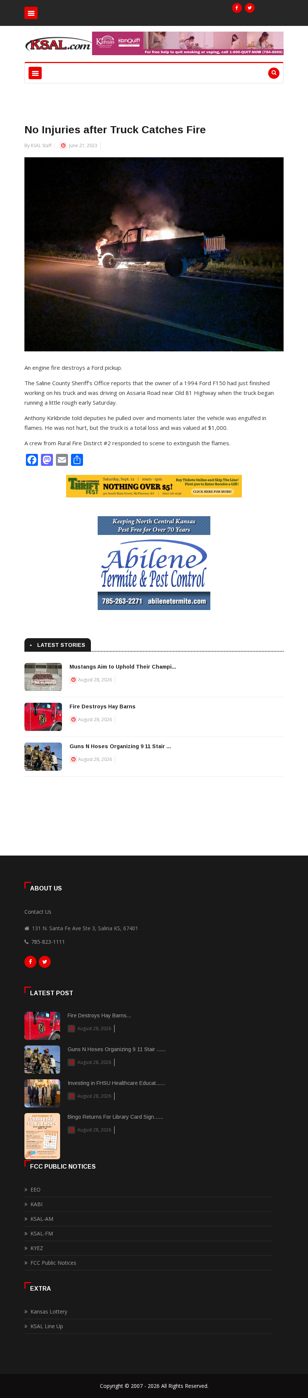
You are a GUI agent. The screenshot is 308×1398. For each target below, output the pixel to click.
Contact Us (37, 911)
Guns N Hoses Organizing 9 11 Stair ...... (117, 1049)
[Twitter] (250, 8)
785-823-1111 (48, 941)
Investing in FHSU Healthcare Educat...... (116, 1083)
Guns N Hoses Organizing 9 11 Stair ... (120, 746)
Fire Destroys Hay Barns (102, 707)
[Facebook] (237, 8)
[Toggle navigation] (31, 13)
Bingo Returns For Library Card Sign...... (115, 1117)
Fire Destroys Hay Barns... (99, 1015)
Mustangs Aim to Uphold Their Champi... (122, 667)
